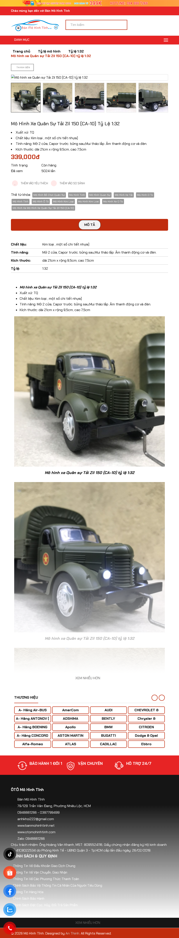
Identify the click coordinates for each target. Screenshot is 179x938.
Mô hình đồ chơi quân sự (49, 195)
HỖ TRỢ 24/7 (90, 763)
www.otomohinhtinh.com (36, 832)
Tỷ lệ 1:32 (76, 51)
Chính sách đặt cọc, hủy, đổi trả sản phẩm (45, 905)
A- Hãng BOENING (32, 727)
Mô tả (89, 224)
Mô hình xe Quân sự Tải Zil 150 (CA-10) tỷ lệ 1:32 (51, 56)
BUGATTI (108, 735)
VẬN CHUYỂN (41, 763)
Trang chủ (21, 51)
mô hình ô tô (41, 201)
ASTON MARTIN (70, 735)
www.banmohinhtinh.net (36, 825)
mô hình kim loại (63, 201)
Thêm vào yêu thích (34, 183)
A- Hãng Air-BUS (33, 710)
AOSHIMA (70, 718)
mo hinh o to (145, 195)
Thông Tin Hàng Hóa (28, 892)
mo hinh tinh (77, 195)
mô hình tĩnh (20, 201)
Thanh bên (23, 67)
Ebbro (146, 744)
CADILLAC (108, 744)
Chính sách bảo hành (28, 898)
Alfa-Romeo (32, 744)
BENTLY (108, 718)
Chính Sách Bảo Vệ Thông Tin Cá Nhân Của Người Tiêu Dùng (57, 885)
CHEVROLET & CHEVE (146, 712)
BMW (108, 727)
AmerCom (70, 710)
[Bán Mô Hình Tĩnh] (35, 25)
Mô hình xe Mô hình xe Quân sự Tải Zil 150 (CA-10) (43, 208)
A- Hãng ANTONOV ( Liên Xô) (32, 720)
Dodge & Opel (146, 735)
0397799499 (50, 812)
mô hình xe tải (124, 195)
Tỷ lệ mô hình (49, 51)
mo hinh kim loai (88, 201)
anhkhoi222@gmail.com (35, 819)
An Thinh (72, 933)
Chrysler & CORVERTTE (146, 720)
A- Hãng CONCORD (32, 735)
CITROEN (146, 727)
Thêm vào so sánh (72, 183)
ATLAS (70, 744)
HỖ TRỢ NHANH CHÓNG (141, 766)
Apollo (70, 727)
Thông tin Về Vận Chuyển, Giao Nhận (40, 872)
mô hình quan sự (99, 195)
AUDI (108, 710)
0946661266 (27, 812)
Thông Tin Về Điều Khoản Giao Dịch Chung (44, 866)
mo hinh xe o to (113, 201)
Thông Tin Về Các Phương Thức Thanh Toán (46, 879)
